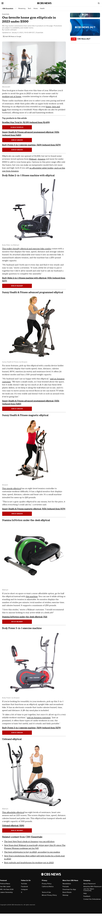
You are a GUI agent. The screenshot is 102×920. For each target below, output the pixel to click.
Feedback (86, 896)
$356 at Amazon (17, 140)
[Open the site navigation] (16, 3)
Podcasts (66, 886)
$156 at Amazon (17, 514)
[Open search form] (99, 3)
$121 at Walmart (17, 621)
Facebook (24, 886)
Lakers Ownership (6, 892)
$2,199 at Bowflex (17, 127)
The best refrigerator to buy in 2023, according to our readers (32, 852)
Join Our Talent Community (88, 889)
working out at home (11, 96)
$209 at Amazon (17, 150)
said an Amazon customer (39, 717)
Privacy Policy (46, 883)
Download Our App (69, 889)
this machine (32, 596)
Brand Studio (67, 892)
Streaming (21, 8)
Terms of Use (46, 892)
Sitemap (65, 895)
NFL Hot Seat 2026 (6, 889)
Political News (5, 883)
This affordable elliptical (13, 812)
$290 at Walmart (17, 830)
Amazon (41, 159)
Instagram (24, 889)
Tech (29, 8)
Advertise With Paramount (92, 886)
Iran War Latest (5, 886)
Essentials (5, 14)
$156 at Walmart (17, 286)
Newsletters (67, 883)
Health (42, 8)
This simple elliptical (11, 488)
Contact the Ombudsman (92, 899)
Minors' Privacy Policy (49, 895)
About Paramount (89, 883)
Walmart (33, 159)
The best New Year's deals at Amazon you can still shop (29, 841)
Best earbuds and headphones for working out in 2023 (29, 862)
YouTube (24, 883)
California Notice (47, 886)
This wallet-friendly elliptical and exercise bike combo (26, 248)
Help (85, 893)
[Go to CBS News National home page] (44, 3)
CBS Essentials (7, 9)
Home (35, 8)
